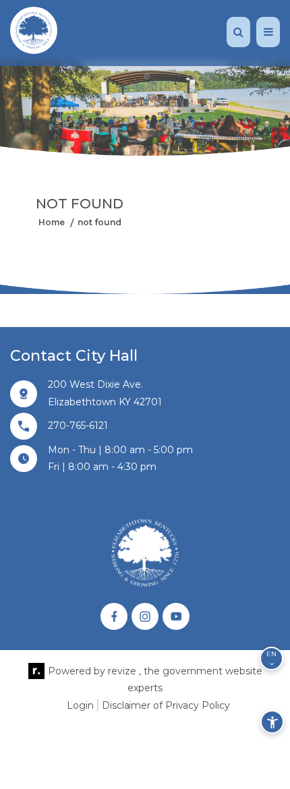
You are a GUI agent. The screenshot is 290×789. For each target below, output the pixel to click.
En (271, 653)
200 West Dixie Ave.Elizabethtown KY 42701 (105, 392)
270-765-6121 (78, 425)
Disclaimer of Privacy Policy (165, 705)
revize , (124, 671)
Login (80, 705)
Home (51, 222)
